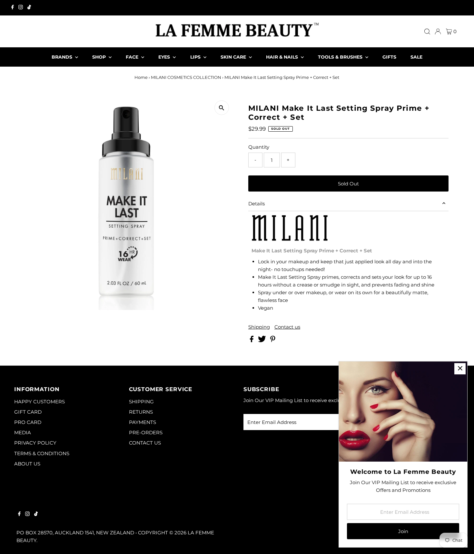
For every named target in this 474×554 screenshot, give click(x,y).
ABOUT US (27, 464)
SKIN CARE (234, 57)
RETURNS (141, 412)
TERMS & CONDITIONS (41, 453)
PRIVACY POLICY (35, 443)
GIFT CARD (28, 412)
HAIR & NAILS (282, 57)
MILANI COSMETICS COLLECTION (186, 77)
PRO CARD (27, 422)
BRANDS (63, 57)
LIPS (196, 57)
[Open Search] (427, 31)
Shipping (259, 326)
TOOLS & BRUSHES (341, 57)
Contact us (287, 326)
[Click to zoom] (221, 107)
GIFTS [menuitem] (389, 57)
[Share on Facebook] (252, 340)
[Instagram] (21, 7)
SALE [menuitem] (416, 57)
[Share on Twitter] (262, 340)
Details (256, 204)
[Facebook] (12, 7)
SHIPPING (141, 402)
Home (141, 77)
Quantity (258, 147)
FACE (133, 57)
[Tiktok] (29, 7)
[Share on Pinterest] (272, 340)
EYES (164, 57)
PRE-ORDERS (146, 432)
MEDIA (22, 432)
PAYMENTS (142, 422)
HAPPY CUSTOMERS (39, 402)
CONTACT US (145, 443)
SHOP (99, 57)
